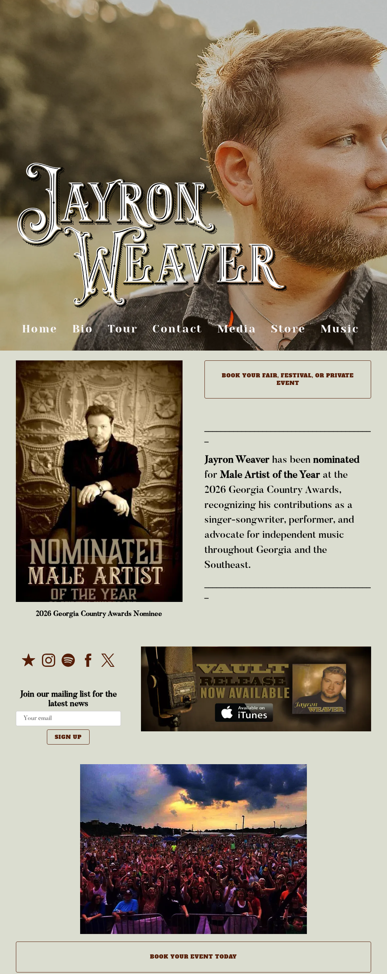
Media (237, 328)
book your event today (193, 956)
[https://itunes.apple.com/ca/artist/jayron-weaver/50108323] (28, 662)
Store (288, 328)
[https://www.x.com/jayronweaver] (108, 662)
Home (39, 328)
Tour (123, 328)
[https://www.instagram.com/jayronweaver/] (48, 662)
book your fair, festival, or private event (288, 379)
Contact (177, 328)
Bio (82, 328)
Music (339, 328)
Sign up (68, 737)
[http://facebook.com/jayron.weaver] (88, 662)
